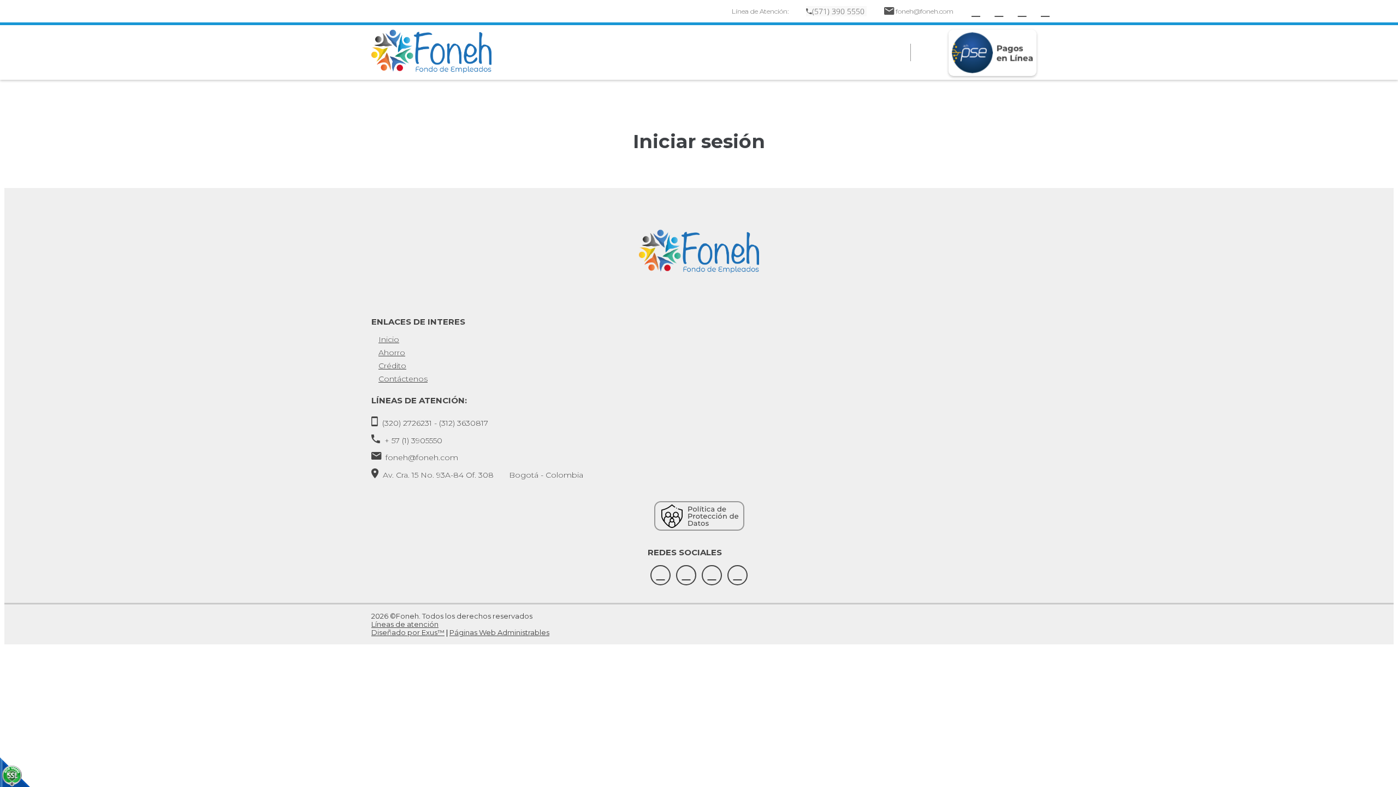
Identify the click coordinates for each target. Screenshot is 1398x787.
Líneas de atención (405, 624)
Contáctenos (403, 379)
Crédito (392, 366)
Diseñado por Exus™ (408, 632)
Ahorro (391, 352)
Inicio (388, 339)
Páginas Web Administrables (499, 632)
